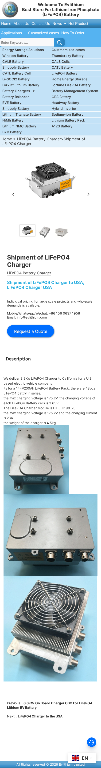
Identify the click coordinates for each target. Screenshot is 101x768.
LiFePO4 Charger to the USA (40, 716)
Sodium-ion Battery (67, 114)
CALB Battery (13, 61)
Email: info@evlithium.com (27, 317)
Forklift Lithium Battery (20, 85)
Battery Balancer (15, 97)
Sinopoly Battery (15, 67)
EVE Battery (11, 103)
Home (6, 24)
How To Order (72, 33)
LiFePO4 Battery (64, 73)
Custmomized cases (68, 50)
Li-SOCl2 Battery (16, 79)
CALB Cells (61, 61)
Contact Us (40, 24)
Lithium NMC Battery (19, 126)
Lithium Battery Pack (68, 120)
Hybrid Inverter (64, 108)
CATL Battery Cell (16, 73)
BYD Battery (12, 132)
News (57, 24)
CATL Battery (62, 67)
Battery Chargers (16, 91)
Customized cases (43, 33)
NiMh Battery (12, 120)
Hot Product (78, 24)
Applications (12, 33)
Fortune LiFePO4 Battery (71, 85)
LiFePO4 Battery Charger (39, 139)
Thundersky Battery (68, 56)
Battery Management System (75, 91)
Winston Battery (15, 56)
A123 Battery (62, 126)
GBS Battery (61, 97)
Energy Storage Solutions (23, 50)
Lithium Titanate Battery (21, 114)
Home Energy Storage (69, 79)
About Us (21, 24)
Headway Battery (65, 103)
